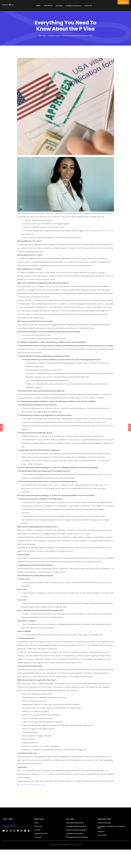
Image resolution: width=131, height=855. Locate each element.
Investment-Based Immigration (76, 826)
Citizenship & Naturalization (75, 823)
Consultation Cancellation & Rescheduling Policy (111, 827)
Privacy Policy (102, 835)
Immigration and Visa (54, 35)
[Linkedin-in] (21, 831)
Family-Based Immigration (74, 834)
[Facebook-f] (11, 831)
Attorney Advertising (104, 823)
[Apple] (29, 831)
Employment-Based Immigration (76, 830)
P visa (107, 771)
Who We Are (38, 826)
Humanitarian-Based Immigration (77, 837)
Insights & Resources (41, 834)
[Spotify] (25, 831)
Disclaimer (101, 831)
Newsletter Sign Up (9, 826)
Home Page (42, 35)
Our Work (37, 830)
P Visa (23, 771)
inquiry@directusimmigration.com (31, 785)
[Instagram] (14, 831)
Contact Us (37, 837)
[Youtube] (4, 831)
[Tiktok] (7, 831)
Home (36, 823)
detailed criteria (44, 774)
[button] (65, 184)
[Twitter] (18, 831)
